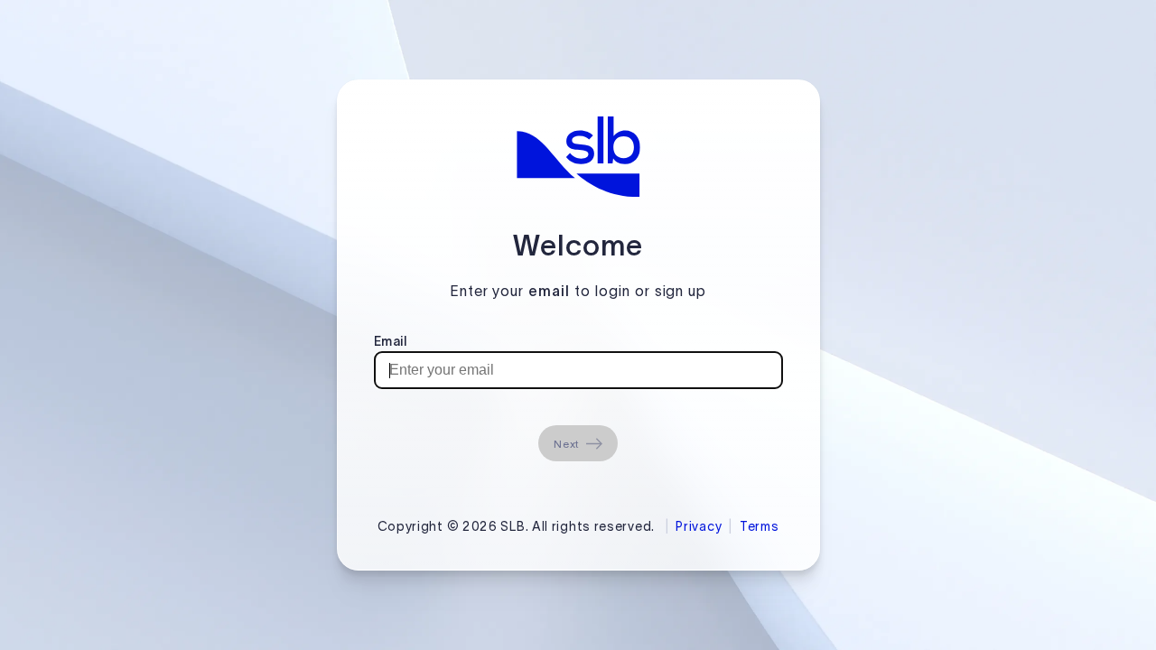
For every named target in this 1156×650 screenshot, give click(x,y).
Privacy (699, 526)
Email (390, 341)
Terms (759, 526)
